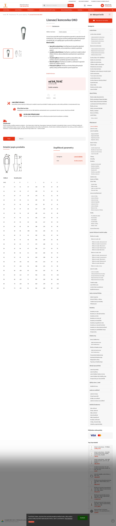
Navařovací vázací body (96, 150)
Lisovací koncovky (94, 228)
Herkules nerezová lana (96, 54)
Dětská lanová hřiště (95, 366)
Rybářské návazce (94, 289)
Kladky (92, 213)
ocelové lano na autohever (96, 287)
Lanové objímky (94, 126)
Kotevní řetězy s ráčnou (96, 299)
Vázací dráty (93, 85)
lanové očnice (93, 142)
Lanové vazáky (93, 269)
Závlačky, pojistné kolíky (96, 424)
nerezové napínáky (95, 202)
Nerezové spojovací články (97, 210)
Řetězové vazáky (94, 236)
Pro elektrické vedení (95, 215)
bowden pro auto (94, 311)
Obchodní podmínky (84, 1)
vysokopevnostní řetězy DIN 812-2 (98, 104)
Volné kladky (94, 219)
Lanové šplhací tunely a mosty (97, 374)
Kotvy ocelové (94, 118)
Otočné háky (94, 184)
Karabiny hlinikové (95, 168)
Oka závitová (93, 408)
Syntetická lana (94, 82)
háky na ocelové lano (96, 188)
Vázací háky (93, 181)
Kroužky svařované (95, 419)
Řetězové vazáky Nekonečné (98, 249)
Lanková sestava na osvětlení (97, 401)
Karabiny (92, 161)
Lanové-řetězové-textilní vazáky (98, 232)
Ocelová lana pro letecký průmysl (98, 80)
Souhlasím (82, 518)
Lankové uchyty (94, 394)
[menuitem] (8, 10)
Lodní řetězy (93, 115)
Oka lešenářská (94, 415)
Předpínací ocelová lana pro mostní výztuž (100, 71)
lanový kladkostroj (94, 339)
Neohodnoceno (55, 26)
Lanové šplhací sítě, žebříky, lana (98, 376)
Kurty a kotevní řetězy (95, 293)
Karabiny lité (94, 170)
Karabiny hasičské (95, 166)
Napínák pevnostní (95, 138)
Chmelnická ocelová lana (96, 67)
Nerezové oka (94, 208)
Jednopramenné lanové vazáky (98, 273)
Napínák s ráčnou (95, 139)
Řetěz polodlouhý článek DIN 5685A (98, 99)
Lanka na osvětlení (95, 390)
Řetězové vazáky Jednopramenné (99, 242)
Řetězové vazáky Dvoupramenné (99, 244)
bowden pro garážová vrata (97, 323)
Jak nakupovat (72, 1)
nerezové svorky (94, 200)
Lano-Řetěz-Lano (94, 285)
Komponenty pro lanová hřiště (97, 378)
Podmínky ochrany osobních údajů (100, 1)
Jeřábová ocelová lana (95, 62)
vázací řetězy (93, 93)
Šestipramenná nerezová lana (97, 51)
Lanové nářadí (93, 89)
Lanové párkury (94, 372)
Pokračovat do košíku (102, 20)
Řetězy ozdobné (94, 111)
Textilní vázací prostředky (96, 301)
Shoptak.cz (16, 521)
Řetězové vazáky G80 (95, 239)
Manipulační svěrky (94, 360)
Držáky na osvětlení (95, 398)
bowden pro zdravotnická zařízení (98, 327)
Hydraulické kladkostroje (96, 357)
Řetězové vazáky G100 (96, 252)
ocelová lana (93, 30)
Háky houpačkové (94, 417)
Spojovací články (94, 179)
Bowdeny (92, 308)
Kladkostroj (93, 336)
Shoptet (9, 521)
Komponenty (93, 332)
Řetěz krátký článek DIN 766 (97, 97)
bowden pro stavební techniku (97, 325)
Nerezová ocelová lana (95, 46)
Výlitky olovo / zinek (95, 382)
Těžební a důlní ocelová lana (97, 64)
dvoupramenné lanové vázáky (97, 275)
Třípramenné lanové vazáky (97, 277)
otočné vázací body (95, 148)
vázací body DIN (94, 153)
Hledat (71, 5)
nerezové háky (94, 196)
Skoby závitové (94, 410)
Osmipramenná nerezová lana (97, 53)
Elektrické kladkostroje (96, 342)
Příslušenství (93, 122)
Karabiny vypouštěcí (95, 172)
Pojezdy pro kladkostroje (96, 362)
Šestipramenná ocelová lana (97, 39)
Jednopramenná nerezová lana (98, 49)
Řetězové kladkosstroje (96, 347)
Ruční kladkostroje (95, 344)
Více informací (68, 518)
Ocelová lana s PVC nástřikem (97, 57)
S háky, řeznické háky (95, 422)
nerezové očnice (94, 204)
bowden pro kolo (94, 316)
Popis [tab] (8, 139)
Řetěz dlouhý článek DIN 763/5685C (98, 101)
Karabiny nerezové (95, 174)
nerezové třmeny (94, 198)
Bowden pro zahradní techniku (97, 314)
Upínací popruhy (94, 297)
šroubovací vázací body (96, 152)
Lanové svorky (93, 128)
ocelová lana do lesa (95, 78)
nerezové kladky (94, 206)
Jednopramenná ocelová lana (97, 37)
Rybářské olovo (94, 386)
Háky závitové (93, 413)
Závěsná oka (93, 177)
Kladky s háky (94, 225)
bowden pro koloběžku (95, 320)
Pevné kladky (94, 217)
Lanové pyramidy (94, 369)
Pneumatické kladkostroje (96, 355)
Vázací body (93, 145)
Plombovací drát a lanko (96, 87)
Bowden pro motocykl (95, 318)
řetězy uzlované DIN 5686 (96, 108)
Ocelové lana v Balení (96, 43)
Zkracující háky (94, 190)
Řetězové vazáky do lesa (96, 266)
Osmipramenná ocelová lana (97, 41)
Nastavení (31, 521)
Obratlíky (92, 159)
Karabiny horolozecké (96, 164)
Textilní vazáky (93, 282)
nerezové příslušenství (95, 193)
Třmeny (92, 156)
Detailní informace (50, 73)
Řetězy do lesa (94, 106)
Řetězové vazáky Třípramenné (98, 246)
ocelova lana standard (95, 34)
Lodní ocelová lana (94, 73)
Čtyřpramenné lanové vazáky (97, 279)
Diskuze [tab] (21, 139)
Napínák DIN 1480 (95, 136)
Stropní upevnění (94, 396)
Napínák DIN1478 (95, 134)
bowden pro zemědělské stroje (98, 329)
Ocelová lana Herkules (95, 69)
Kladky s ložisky (94, 223)
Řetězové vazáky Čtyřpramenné (99, 248)
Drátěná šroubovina (95, 405)
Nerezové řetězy (94, 113)
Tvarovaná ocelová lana (96, 76)
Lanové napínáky (94, 131)
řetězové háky (94, 186)
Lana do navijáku (95, 272)
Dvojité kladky (94, 221)
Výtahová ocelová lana (95, 60)
